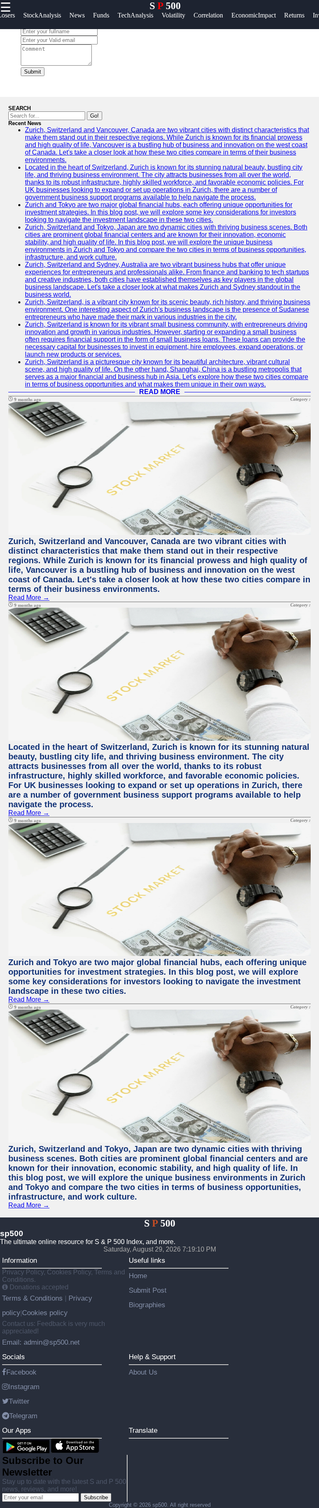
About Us (143, 1372)
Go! (94, 116)
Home (138, 1275)
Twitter (19, 1401)
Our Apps (16, 1430)
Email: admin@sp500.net (41, 1342)
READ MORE (159, 391)
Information (19, 1260)
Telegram (23, 1416)
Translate (143, 1430)
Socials (13, 1357)
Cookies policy (45, 1312)
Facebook (21, 1372)
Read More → (28, 597)
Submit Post (148, 1290)
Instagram (23, 1386)
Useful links (147, 1260)
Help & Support (152, 1357)
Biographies (147, 1305)
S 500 (165, 5)
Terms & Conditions (33, 1298)
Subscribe (96, 1497)
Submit (32, 72)
